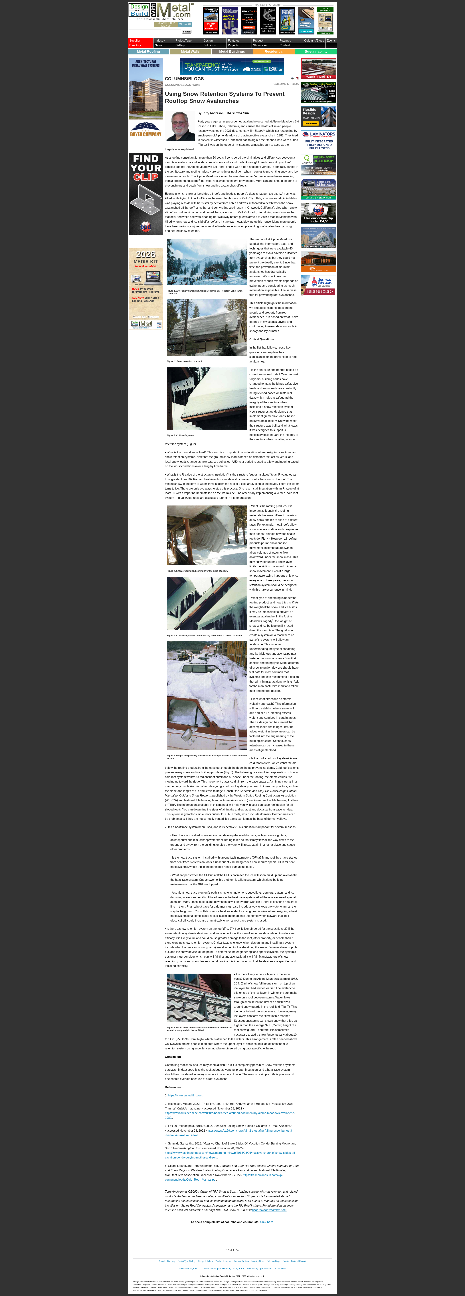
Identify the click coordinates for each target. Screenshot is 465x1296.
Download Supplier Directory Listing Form (223, 1268)
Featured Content (285, 43)
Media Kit (185, 24)
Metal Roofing (148, 51)
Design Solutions (209, 43)
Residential (274, 51)
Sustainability (316, 51)
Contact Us (280, 1268)
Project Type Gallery (183, 43)
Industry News (160, 43)
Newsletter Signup (166, 24)
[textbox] (155, 32)
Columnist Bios (286, 84)
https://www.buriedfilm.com (185, 1095)
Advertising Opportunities (259, 1268)
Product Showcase (260, 43)
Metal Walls (190, 51)
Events (331, 40)
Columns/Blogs (314, 40)
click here (266, 1222)
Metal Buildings (232, 51)
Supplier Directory (135, 43)
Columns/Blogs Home (182, 84)
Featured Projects (234, 43)
